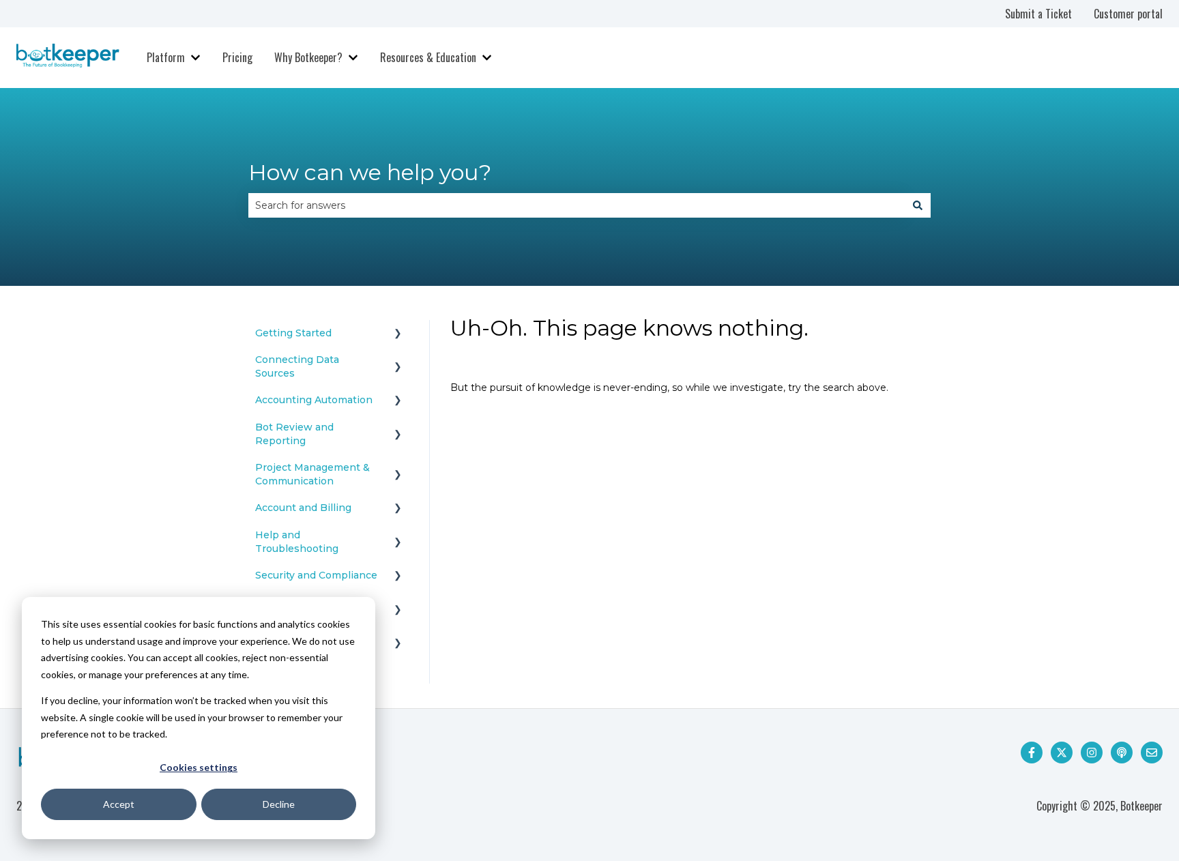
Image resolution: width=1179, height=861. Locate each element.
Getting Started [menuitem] (293, 333)
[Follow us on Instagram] (1092, 752)
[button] (398, 335)
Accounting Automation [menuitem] (314, 400)
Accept (118, 804)
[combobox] (576, 205)
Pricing (237, 57)
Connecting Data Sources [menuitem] (297, 366)
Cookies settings (198, 767)
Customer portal (1128, 13)
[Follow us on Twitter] (1062, 752)
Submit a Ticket (1038, 13)
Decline (279, 804)
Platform (166, 57)
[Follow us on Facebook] (1032, 752)
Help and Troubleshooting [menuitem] (296, 542)
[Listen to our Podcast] (1122, 752)
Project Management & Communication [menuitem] (312, 474)
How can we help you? (369, 172)
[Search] (918, 205)
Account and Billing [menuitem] (303, 507)
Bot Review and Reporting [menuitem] (294, 434)
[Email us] (1152, 752)
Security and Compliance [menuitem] (316, 575)
